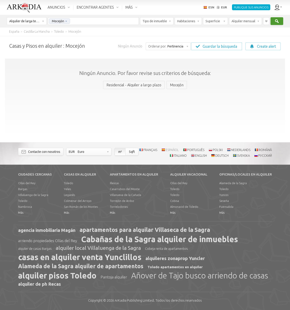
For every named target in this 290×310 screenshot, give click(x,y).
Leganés (69, 194)
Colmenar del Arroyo (78, 200)
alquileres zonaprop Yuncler (175, 258)
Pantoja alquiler (114, 277)
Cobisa (174, 200)
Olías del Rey (26, 183)
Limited (134, 300)
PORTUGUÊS (195, 150)
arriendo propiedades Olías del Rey (47, 240)
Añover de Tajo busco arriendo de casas (199, 275)
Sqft (132, 152)
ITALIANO (180, 155)
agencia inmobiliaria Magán (46, 230)
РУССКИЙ (265, 155)
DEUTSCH (222, 155)
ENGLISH (201, 155)
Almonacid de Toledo (184, 206)
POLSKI (218, 150)
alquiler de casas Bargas (35, 248)
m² (120, 152)
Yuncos (223, 194)
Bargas (22, 189)
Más (20, 212)
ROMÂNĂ (265, 150)
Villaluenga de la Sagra (33, 194)
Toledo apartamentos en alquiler (175, 267)
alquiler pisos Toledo (57, 275)
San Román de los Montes (81, 206)
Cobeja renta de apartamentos (166, 248)
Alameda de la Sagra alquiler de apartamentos (80, 266)
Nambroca (25, 206)
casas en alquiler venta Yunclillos (79, 257)
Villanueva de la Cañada (125, 194)
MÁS (129, 7)
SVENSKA (243, 155)
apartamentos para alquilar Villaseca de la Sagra (145, 230)
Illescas (114, 183)
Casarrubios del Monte (125, 189)
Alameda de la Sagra (233, 183)
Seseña (224, 200)
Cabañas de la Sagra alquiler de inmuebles (159, 239)
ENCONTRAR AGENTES (95, 7)
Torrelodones (119, 206)
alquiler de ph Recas (39, 284)
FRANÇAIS (150, 150)
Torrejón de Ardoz (122, 200)
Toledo (22, 200)
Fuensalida (226, 206)
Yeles (67, 189)
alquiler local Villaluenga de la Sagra (98, 248)
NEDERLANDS (240, 150)
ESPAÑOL (172, 150)
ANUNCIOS (56, 7)
